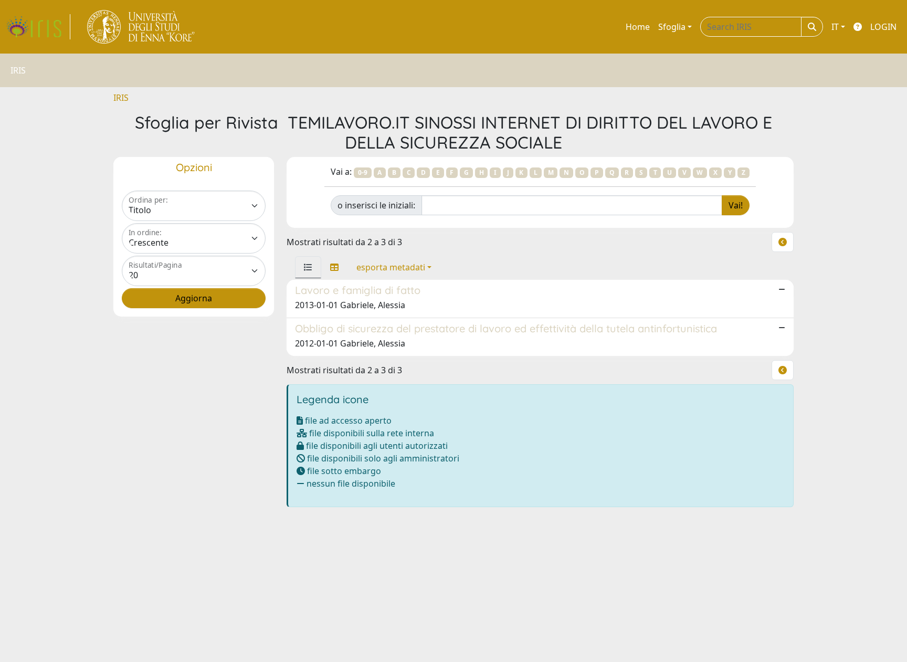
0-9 (362, 172)
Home (638, 27)
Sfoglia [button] (671, 27)
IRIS (121, 97)
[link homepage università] (141, 26)
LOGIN (883, 27)
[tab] (308, 267)
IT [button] (835, 27)
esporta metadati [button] (390, 267)
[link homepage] (38, 26)
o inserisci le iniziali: (376, 205)
